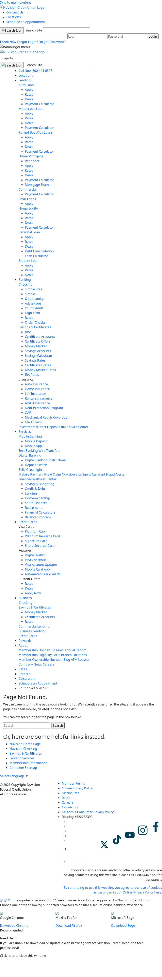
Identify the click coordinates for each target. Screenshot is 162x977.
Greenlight (34, 469)
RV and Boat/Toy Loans (36, 132)
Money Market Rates (40, 370)
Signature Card (36, 541)
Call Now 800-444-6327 (35, 70)
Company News (30, 664)
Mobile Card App (37, 569)
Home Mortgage (31, 156)
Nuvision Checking (23, 748)
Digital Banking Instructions (46, 460)
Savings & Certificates (35, 327)
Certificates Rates (38, 365)
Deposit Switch (36, 465)
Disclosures (70, 793)
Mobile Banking (30, 436)
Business (25, 598)
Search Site (33, 30)
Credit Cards (28, 522)
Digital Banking (30, 455)
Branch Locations (74, 655)
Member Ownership (34, 659)
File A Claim (33, 422)
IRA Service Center (74, 427)
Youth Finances (36, 503)
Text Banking (28, 450)
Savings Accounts (38, 351)
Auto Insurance (36, 384)
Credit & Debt (35, 488)
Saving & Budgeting (39, 484)
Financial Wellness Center (38, 479)
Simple (30, 294)
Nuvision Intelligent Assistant (83, 474)
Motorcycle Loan (31, 108)
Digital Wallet (35, 555)
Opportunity (34, 298)
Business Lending (32, 631)
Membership (28, 650)
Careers (48, 664)
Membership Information (28, 763)
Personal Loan (29, 232)
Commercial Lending (34, 626)
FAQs (56, 655)
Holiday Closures (51, 650)
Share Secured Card (40, 545)
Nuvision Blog (60, 659)
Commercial (28, 189)
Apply (29, 89)
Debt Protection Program (44, 408)
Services (25, 431)
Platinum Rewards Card (42, 536)
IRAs (28, 332)
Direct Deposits (48, 427)
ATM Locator (80, 659)
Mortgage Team (37, 184)
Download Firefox (69, 925)
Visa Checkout (35, 560)
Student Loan (29, 260)
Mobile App (33, 446)
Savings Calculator (38, 355)
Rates (29, 94)
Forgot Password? (52, 42)
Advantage (33, 303)
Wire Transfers (49, 450)
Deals (29, 99)
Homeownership (37, 498)
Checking (25, 284)
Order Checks (35, 322)
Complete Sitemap (23, 767)
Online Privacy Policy (77, 788)
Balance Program (38, 517)
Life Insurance (35, 393)
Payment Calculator (39, 104)
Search (58, 725)
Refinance (32, 161)
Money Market (36, 346)
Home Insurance (37, 389)
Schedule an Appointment (25, 22)
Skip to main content (15, 2)
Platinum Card (35, 531)
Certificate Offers (38, 341)
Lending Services (22, 758)
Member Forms (73, 783)
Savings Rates (35, 360)
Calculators (27, 678)
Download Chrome (14, 925)
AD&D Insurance (37, 403)
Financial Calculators (40, 512)
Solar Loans (27, 199)
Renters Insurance (38, 398)
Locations (13, 17)
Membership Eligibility (35, 655)
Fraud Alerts (115, 474)
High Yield (32, 313)
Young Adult (34, 308)
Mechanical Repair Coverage (46, 417)
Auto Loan (26, 85)
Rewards (25, 640)
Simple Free (33, 289)
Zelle (22, 469)
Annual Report (75, 650)
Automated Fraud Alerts (43, 574)
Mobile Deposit (36, 441)
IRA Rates (32, 374)
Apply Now (33, 593)
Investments (28, 427)
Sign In (8, 58)
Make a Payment (31, 474)
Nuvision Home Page (25, 744)
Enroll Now (8, 42)
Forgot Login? (27, 42)
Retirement (33, 507)
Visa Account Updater (41, 564)
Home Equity (28, 208)
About (23, 645)
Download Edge (123, 925)
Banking (25, 279)
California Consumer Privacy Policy (88, 812)
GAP (28, 412)
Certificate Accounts (40, 336)
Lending (25, 80)
